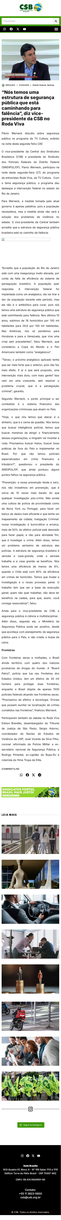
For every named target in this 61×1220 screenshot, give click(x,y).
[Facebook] (11, 29)
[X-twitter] (18, 29)
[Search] (56, 21)
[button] (56, 29)
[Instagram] (4, 29)
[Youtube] (24, 29)
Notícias (50, 85)
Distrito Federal (39, 85)
